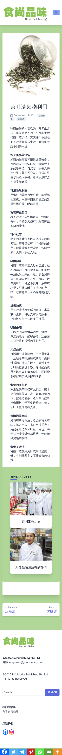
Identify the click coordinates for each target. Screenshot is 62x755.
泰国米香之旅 (31, 521)
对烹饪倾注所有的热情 (31, 567)
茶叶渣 (21, 119)
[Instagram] (11, 732)
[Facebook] (5, 732)
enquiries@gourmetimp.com (26, 662)
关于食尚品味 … (11, 711)
